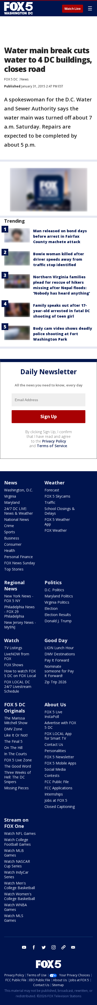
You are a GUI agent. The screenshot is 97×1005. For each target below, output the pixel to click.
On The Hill (13, 747)
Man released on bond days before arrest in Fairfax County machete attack (60, 236)
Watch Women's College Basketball (19, 896)
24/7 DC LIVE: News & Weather (18, 511)
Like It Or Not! (16, 735)
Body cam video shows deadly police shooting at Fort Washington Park (62, 334)
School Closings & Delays (59, 511)
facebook (34, 947)
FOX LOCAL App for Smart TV (58, 736)
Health (9, 550)
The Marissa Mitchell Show (15, 720)
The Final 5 (13, 741)
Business (11, 538)
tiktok (63, 947)
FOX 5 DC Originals (14, 707)
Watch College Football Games (17, 842)
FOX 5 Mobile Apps (60, 763)
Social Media (55, 769)
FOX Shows (13, 664)
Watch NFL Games (20, 833)
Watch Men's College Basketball (19, 885)
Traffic (49, 502)
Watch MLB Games (14, 853)
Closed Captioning (59, 806)
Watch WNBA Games (15, 907)
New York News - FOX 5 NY (18, 598)
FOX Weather (55, 530)
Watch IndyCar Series (16, 874)
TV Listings (13, 647)
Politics (53, 582)
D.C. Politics (54, 589)
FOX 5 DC (11, 79)
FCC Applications (58, 787)
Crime (9, 525)
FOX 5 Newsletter (59, 756)
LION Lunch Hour (59, 647)
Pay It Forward (56, 660)
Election (51, 608)
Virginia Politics (56, 602)
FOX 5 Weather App (57, 522)
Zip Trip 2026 (55, 681)
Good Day (55, 640)
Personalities (55, 750)
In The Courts (15, 753)
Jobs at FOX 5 (55, 800)
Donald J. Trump (58, 620)
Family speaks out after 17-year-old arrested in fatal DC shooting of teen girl (61, 311)
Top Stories (14, 569)
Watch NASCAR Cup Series (17, 863)
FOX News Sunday (19, 562)
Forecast (51, 490)
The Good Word (17, 766)
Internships (53, 794)
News (24, 79)
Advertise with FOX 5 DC (60, 725)
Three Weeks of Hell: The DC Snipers (17, 777)
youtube (24, 947)
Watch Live (72, 9)
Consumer (12, 544)
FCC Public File (56, 781)
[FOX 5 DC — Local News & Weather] (19, 8)
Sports (9, 531)
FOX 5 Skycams (57, 496)
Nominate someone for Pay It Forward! (59, 671)
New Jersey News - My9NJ (20, 624)
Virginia (10, 496)
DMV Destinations (59, 653)
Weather (54, 482)
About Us (55, 704)
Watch (11, 640)
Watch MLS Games (13, 918)
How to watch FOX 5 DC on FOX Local (20, 673)
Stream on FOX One (16, 823)
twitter (44, 947)
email (73, 947)
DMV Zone (13, 728)
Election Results (57, 614)
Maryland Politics (58, 596)
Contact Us (53, 744)
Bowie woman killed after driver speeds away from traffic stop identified (58, 259)
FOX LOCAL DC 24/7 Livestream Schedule (17, 686)
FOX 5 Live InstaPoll (53, 714)
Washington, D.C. (18, 490)
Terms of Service (52, 445)
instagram (53, 947)
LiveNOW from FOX (16, 656)
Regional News (14, 585)
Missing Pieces (16, 787)
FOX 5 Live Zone (18, 760)
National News (16, 519)
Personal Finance (18, 556)
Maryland (12, 502)
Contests (51, 775)
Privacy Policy (54, 441)
